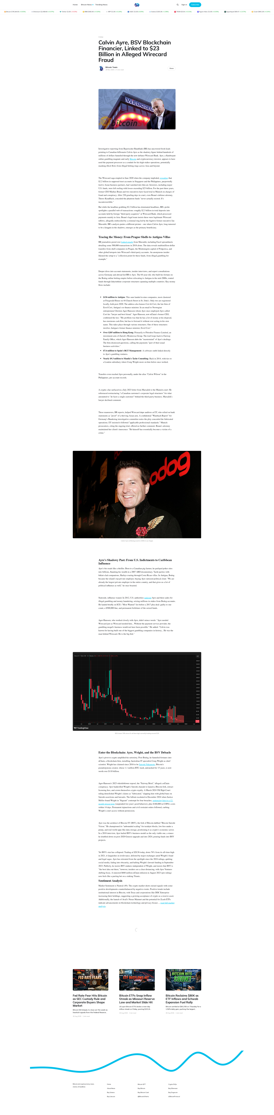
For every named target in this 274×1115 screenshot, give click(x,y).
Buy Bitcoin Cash (143, 1092)
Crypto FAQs (172, 1084)
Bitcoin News (86, 5)
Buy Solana (111, 1092)
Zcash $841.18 (262, 12)
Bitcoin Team (111, 67)
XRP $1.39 (115, 12)
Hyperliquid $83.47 (236, 12)
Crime (100, 37)
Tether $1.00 (69, 12)
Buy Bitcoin (141, 1088)
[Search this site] (177, 4)
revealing (164, 177)
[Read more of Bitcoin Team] (101, 68)
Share (172, 68)
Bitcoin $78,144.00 (16, 12)
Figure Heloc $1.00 (209, 12)
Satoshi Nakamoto (147, 764)
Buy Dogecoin (173, 1092)
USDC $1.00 (137, 12)
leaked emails (127, 241)
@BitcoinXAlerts (143, 1096)
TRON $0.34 (184, 12)
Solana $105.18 (160, 12)
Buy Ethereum (172, 1088)
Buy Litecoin (111, 1096)
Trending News (101, 5)
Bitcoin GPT (142, 1084)
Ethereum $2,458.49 (43, 12)
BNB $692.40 (92, 12)
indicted (147, 597)
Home (75, 5)
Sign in (184, 5)
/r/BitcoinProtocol (174, 1096)
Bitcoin (133, 158)
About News (111, 1088)
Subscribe (195, 5)
